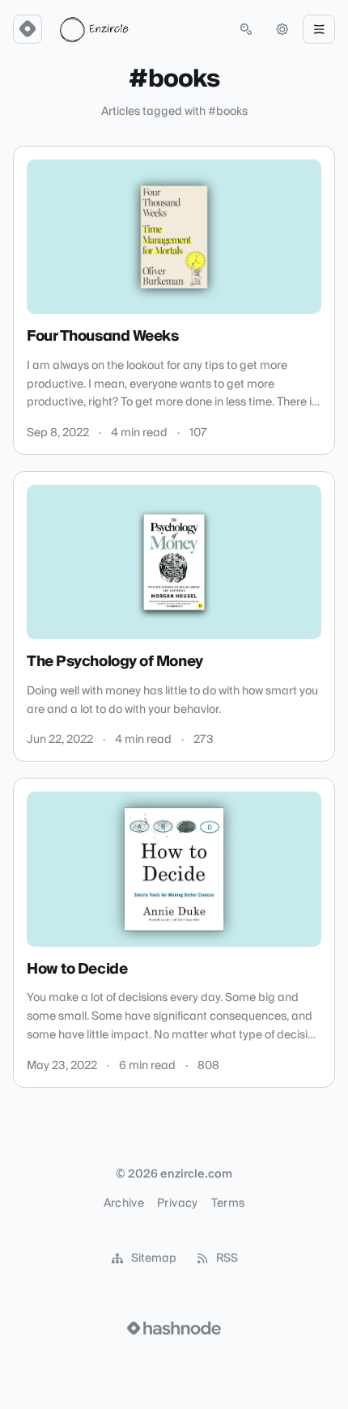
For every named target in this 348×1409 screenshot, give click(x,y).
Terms (228, 1203)
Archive (124, 1203)
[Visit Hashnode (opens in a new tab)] (174, 1328)
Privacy (177, 1203)
